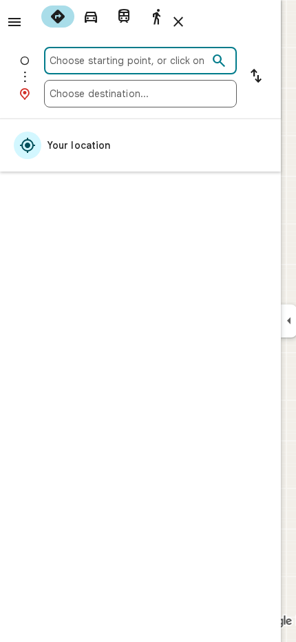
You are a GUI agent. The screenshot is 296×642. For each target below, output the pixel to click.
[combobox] (129, 60)
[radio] (57, 16)
